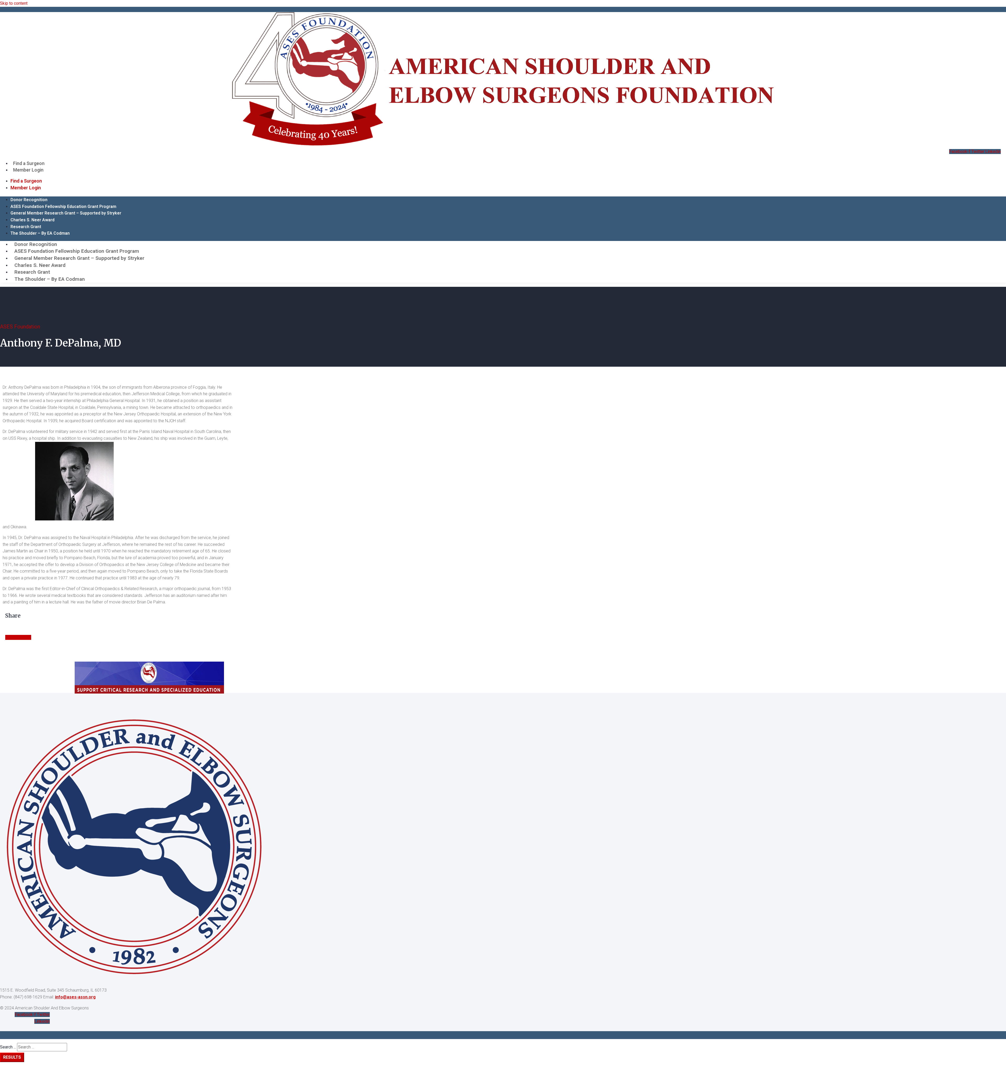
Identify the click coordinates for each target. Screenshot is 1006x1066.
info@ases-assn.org (75, 996)
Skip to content (14, 3)
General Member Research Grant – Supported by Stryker (65, 213)
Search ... (8, 1047)
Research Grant (25, 226)
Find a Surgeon (29, 163)
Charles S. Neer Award (32, 219)
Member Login (28, 170)
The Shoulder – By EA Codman (40, 233)
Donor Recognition (28, 199)
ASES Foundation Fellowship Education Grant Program (63, 206)
